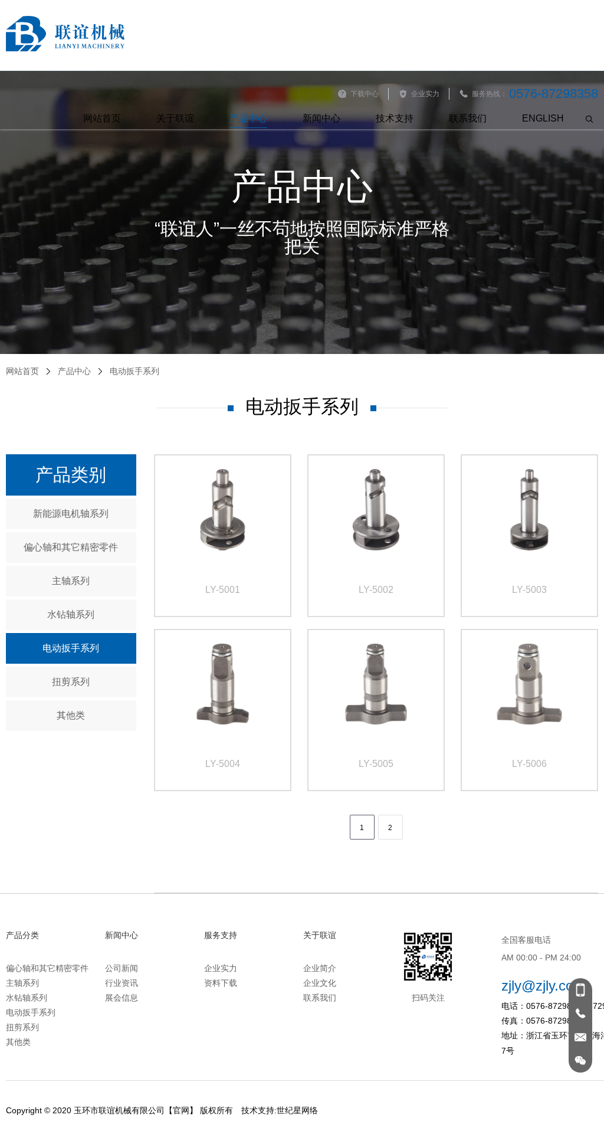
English (543, 118)
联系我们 (468, 118)
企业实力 (220, 968)
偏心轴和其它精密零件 (71, 547)
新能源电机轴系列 (71, 514)
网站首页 (102, 118)
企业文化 (319, 983)
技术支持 (394, 118)
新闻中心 (321, 118)
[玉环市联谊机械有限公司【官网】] (65, 33)
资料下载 (220, 983)
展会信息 (121, 997)
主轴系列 (71, 581)
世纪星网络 (297, 1110)
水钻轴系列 (70, 614)
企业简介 (319, 968)
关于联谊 (175, 118)
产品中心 (248, 118)
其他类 (71, 715)
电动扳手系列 (70, 648)
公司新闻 (121, 968)
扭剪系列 (71, 682)
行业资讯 (121, 983)
